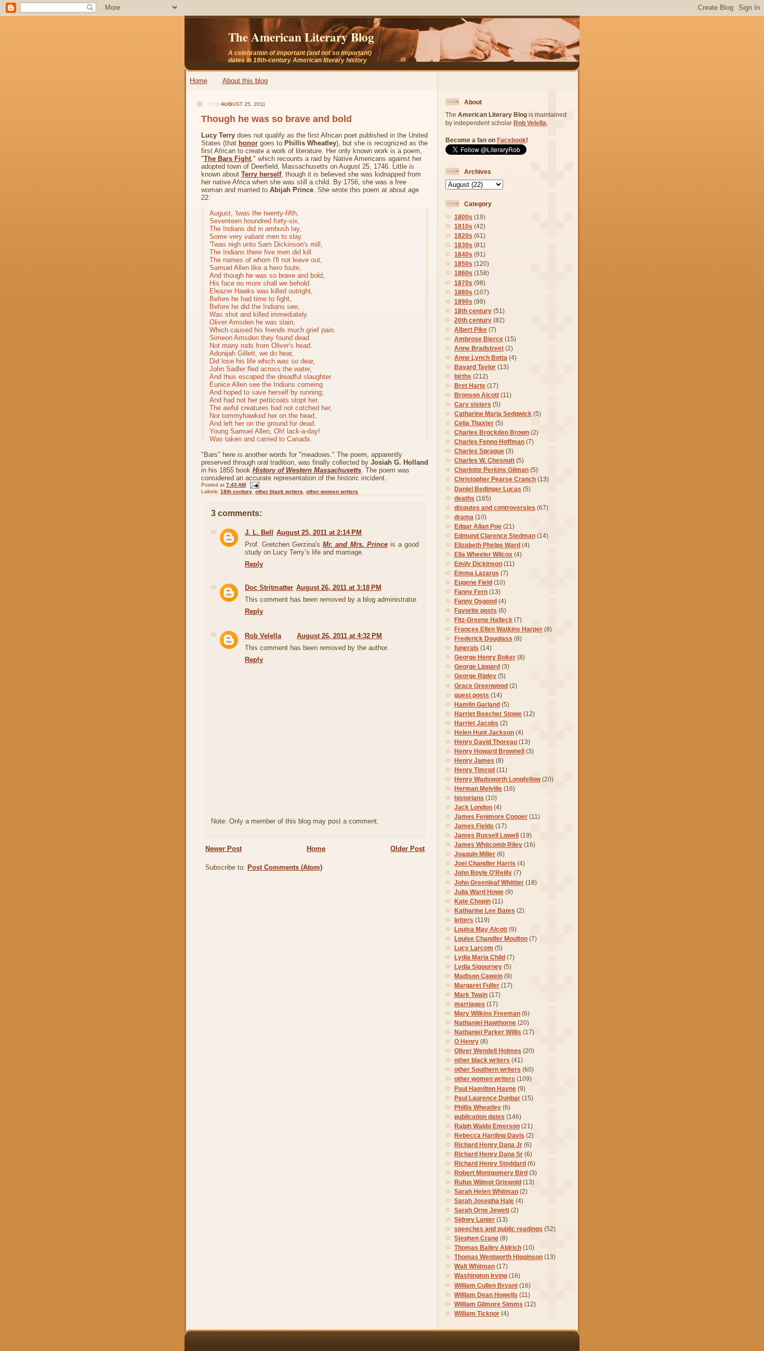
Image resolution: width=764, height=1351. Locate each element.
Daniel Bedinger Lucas (487, 488)
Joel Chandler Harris (485, 863)
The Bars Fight (227, 159)
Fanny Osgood (475, 601)
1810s (463, 226)
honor (248, 143)
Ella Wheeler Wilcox (483, 554)
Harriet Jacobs (476, 723)
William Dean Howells (486, 1294)
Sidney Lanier (474, 1219)
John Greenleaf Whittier (489, 882)
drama (463, 517)
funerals (466, 647)
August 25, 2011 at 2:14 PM (319, 532)
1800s (463, 216)
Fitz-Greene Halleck (483, 619)
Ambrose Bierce (478, 338)
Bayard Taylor (475, 366)
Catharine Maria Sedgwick (493, 413)
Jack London (473, 807)
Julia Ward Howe (479, 891)
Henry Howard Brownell (489, 751)
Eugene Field (473, 582)
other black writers (279, 491)
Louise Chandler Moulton (491, 938)
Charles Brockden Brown (491, 432)
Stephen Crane (476, 1238)
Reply (254, 564)
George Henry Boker (485, 657)
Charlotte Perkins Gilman (491, 469)
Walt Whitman (474, 1266)
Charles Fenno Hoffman (489, 441)
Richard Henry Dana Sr (488, 1154)
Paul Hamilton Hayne (485, 1088)
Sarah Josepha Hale (484, 1200)
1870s (463, 282)
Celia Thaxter (474, 423)
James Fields (474, 825)
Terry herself (261, 174)
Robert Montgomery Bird (491, 1172)
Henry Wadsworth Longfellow (497, 779)
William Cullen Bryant (486, 1285)
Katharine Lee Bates (484, 910)
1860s (463, 272)
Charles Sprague (479, 451)
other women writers (332, 491)
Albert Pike (470, 329)
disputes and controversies (494, 507)
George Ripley (475, 675)
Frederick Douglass (483, 638)
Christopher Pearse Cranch (495, 479)
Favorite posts (475, 610)
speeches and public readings (498, 1228)
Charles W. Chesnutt (484, 460)
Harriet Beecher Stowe (488, 713)
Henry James (474, 760)
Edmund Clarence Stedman (494, 535)
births (462, 376)
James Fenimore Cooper (491, 816)
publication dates (479, 1116)
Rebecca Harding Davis (489, 1135)
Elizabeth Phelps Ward (487, 545)
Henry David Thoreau (485, 741)
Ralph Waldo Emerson (487, 1126)
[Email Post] (253, 485)
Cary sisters (472, 404)
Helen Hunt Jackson (484, 732)
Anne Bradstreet (479, 348)
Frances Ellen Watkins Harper (498, 629)
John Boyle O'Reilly (483, 872)
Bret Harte (469, 385)
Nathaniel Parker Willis (487, 1032)
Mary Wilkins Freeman (487, 1013)
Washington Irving (480, 1275)
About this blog (245, 81)
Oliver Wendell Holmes (487, 1050)
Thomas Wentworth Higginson (498, 1256)
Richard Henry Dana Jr (488, 1144)
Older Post (407, 849)
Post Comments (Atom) (284, 867)
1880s (463, 292)
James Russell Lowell (486, 835)
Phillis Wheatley (477, 1107)
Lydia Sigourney (478, 966)
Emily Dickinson (478, 563)
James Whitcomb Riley (488, 844)
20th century (473, 320)
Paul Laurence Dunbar (487, 1098)
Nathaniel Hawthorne (485, 1022)
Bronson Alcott (476, 394)
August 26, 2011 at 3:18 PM (338, 587)
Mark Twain (471, 994)
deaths (464, 498)
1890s (463, 301)
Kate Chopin (472, 901)
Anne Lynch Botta (480, 357)
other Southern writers (487, 1069)
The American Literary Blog (301, 37)
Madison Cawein (478, 975)
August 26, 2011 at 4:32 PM (339, 636)
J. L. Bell (259, 532)
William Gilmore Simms (488, 1304)
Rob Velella (263, 636)
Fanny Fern (471, 591)
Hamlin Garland (477, 704)
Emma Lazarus (476, 573)
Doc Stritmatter (269, 587)
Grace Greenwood (481, 685)
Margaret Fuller (476, 985)
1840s (463, 254)
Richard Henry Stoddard (490, 1163)
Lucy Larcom (473, 947)
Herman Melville (478, 788)
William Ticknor (476, 1313)
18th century (236, 491)
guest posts (471, 695)
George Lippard (477, 666)
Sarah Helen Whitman (486, 1191)
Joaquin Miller (474, 853)
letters (463, 919)
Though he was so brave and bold (276, 119)
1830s (463, 244)
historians (469, 797)
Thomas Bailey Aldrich (487, 1247)
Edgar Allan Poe (478, 526)
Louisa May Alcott (480, 929)
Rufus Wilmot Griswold (487, 1182)
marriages (469, 1004)
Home (198, 81)
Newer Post (223, 849)
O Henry (466, 1041)
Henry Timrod (474, 769)
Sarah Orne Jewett (481, 1210)
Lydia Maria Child (479, 957)
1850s (463, 263)
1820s (463, 235)
